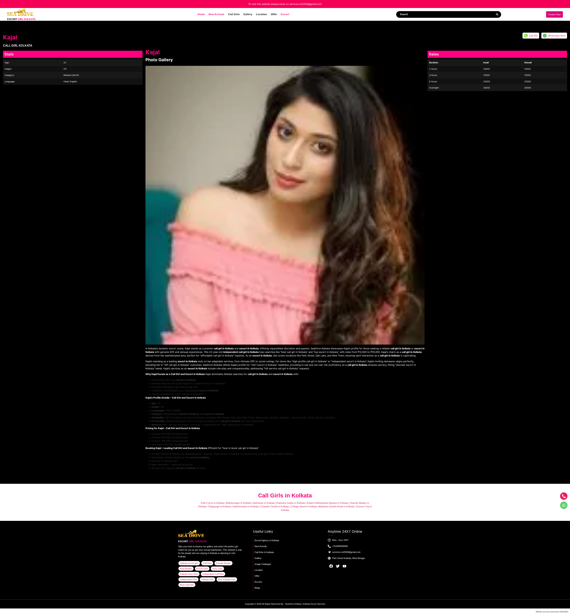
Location (261, 14)
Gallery (247, 14)
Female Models (223, 563)
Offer (274, 14)
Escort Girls (202, 568)
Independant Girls (188, 579)
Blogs (257, 588)
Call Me (533, 35)
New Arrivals (216, 14)
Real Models (186, 568)
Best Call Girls (187, 585)
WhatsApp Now (557, 35)
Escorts (258, 582)
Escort (285, 14)
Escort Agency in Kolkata (267, 540)
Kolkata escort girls (189, 563)
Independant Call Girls (213, 574)
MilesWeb (564, 612)
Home (201, 14)
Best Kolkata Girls (227, 579)
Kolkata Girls (207, 579)
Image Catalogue (263, 564)
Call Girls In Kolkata (264, 552)
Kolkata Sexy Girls (189, 574)
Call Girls (234, 14)
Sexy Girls (217, 568)
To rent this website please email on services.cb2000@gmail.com (285, 4)
